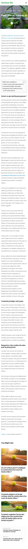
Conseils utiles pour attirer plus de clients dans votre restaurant (12, 539)
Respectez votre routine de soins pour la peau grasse (12, 89)
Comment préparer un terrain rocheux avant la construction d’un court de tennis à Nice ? (13, 496)
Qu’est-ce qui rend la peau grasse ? (13, 84)
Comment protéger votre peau (12, 86)
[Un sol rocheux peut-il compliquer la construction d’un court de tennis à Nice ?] (14, 456)
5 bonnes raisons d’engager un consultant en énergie (11, 530)
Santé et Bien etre (10, 10)
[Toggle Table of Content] (23, 82)
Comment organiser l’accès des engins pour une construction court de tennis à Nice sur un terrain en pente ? (12, 517)
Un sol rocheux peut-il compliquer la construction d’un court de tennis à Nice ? (13, 470)
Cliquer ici (4, 434)
